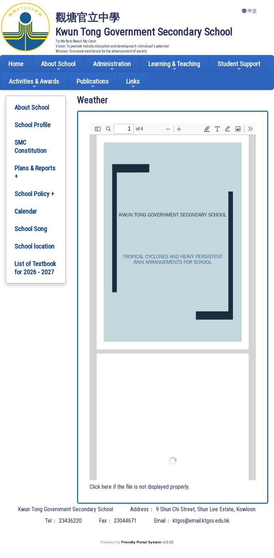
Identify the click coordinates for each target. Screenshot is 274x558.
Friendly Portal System (141, 542)
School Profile (33, 125)
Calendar (26, 211)
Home (16, 63)
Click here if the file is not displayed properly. (139, 486)
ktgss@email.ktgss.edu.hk (201, 520)
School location (35, 246)
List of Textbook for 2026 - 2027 (35, 268)
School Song (31, 228)
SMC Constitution (31, 146)
